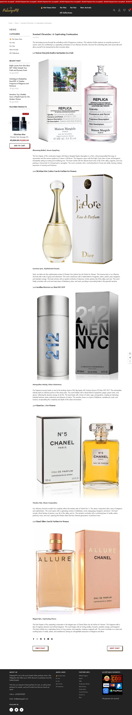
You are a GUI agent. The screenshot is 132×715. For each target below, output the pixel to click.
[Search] (114, 10)
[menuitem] (19, 39)
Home (10, 23)
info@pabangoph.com (21, 699)
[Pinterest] (41, 639)
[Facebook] (33, 639)
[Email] (52, 639)
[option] (20, 131)
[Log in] (119, 10)
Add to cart (19, 146)
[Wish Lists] (124, 10)
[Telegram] (48, 639)
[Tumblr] (44, 639)
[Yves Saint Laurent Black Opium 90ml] (19, 122)
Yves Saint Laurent (19, 134)
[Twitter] (37, 639)
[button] (10, 122)
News (17, 23)
